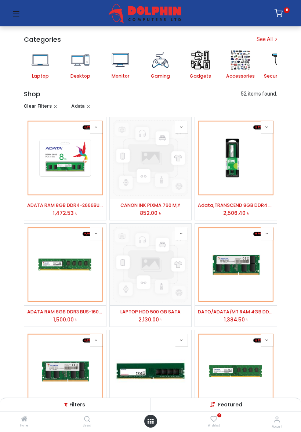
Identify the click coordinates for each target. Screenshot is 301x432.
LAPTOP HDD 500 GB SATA (150, 312)
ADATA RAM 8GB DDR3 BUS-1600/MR (65, 312)
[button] (230, 404)
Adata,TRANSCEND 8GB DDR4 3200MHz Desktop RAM (236, 205)
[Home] (24, 419)
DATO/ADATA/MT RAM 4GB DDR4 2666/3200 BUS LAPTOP (236, 312)
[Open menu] (150, 421)
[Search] (87, 419)
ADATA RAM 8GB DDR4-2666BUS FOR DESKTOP (65, 205)
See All (265, 39)
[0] (282, 14)
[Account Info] (276, 419)
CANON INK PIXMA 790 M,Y (150, 205)
